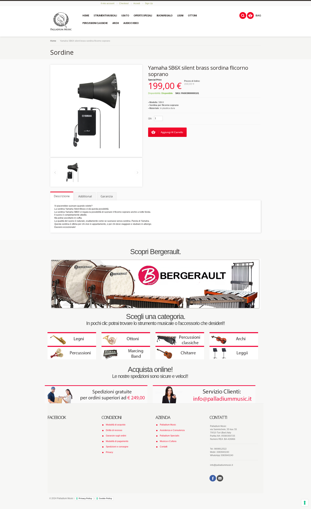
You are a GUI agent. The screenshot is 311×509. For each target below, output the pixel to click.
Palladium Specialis (169, 435)
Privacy (109, 452)
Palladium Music (168, 424)
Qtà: (150, 118)
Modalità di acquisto (115, 424)
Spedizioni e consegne (117, 446)
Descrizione (62, 196)
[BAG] (250, 15)
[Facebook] (212, 478)
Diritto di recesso (114, 430)
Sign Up (149, 3)
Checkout (124, 3)
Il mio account (107, 3)
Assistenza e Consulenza (172, 430)
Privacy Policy (85, 498)
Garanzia (107, 196)
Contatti (163, 446)
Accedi (136, 3)
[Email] (220, 478)
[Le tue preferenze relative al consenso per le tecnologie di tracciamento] (304, 502)
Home (53, 41)
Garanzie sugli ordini (116, 435)
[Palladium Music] (61, 21)
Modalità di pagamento (117, 441)
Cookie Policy (105, 498)
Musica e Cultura (168, 441)
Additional (85, 196)
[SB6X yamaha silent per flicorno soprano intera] (72, 172)
